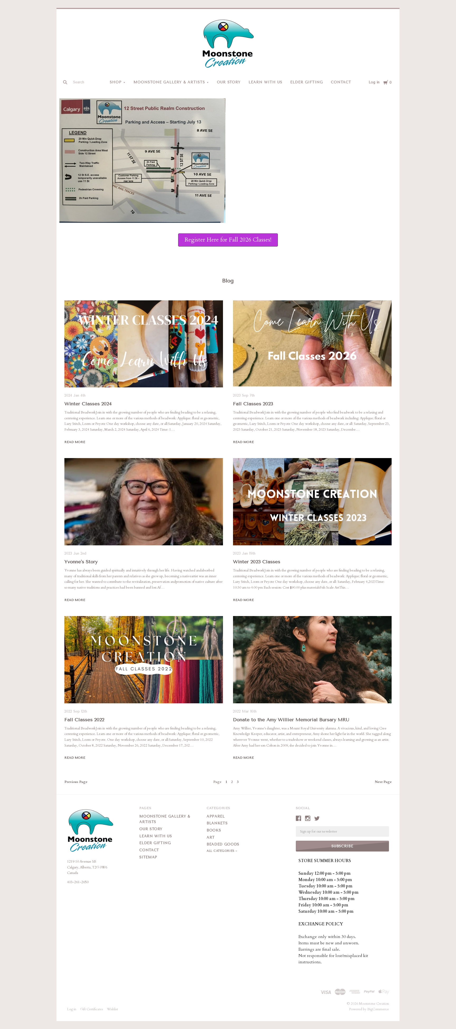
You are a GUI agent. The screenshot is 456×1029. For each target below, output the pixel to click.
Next (383, 782)
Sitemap (148, 857)
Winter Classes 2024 (88, 404)
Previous (75, 782)
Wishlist (112, 1009)
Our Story (229, 82)
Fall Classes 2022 (84, 720)
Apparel (216, 816)
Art (211, 837)
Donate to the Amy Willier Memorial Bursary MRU (291, 720)
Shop (116, 82)
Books (214, 830)
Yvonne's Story (81, 562)
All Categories (221, 851)
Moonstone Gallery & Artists (169, 82)
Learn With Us (265, 82)
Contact (341, 82)
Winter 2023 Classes (256, 562)
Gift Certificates (91, 1009)
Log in (374, 82)
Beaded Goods (223, 844)
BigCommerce (378, 1009)
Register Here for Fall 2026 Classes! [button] (228, 240)
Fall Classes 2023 (253, 404)
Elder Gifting (306, 82)
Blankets (217, 823)
